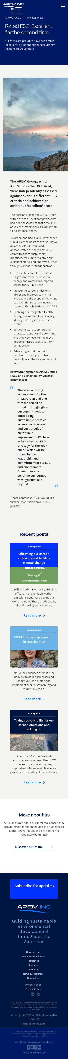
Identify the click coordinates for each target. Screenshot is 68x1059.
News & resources (33, 973)
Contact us (33, 978)
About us (33, 969)
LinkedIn (32, 994)
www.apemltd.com (42, 1042)
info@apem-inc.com (33, 1023)
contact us (25, 498)
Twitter (38, 994)
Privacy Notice (33, 985)
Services (33, 965)
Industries (33, 960)
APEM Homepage (13, 9)
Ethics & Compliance (33, 956)
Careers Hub (33, 952)
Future (42, 1052)
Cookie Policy (33, 989)
